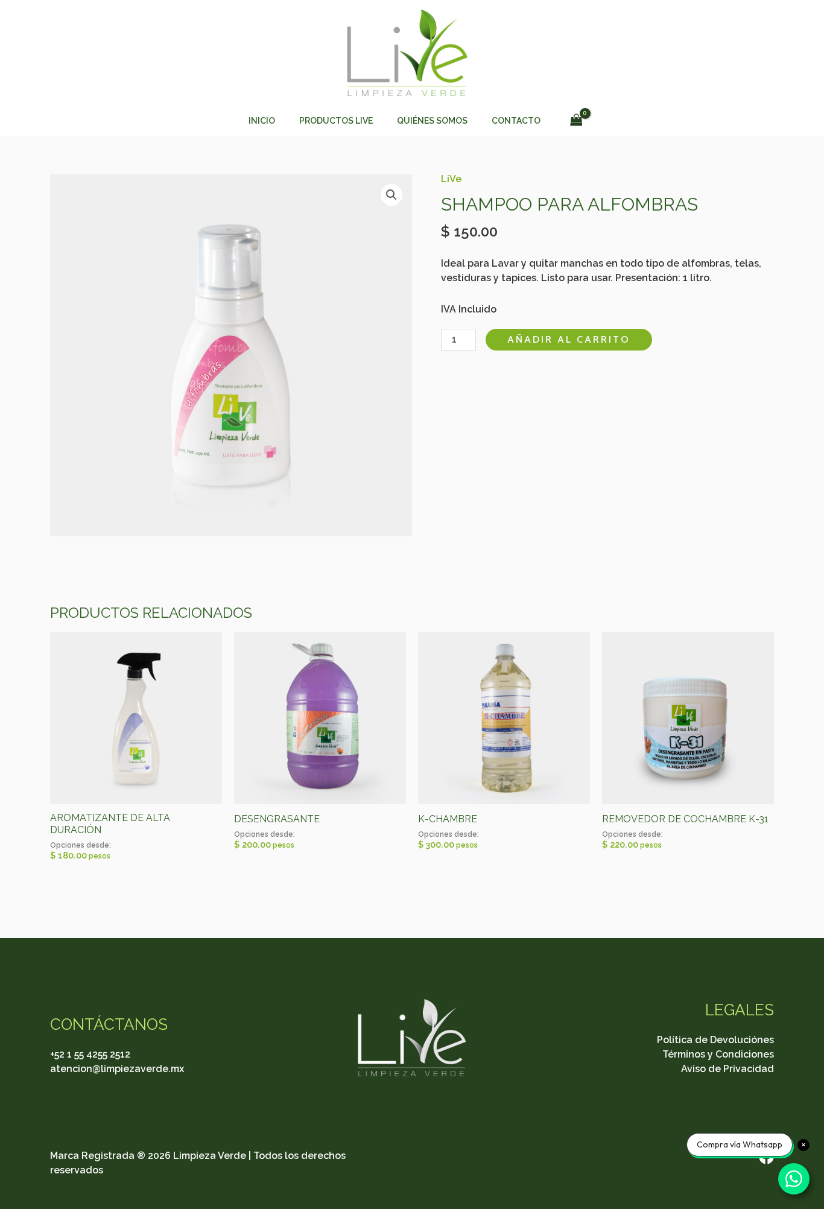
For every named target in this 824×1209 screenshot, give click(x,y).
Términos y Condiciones (718, 1054)
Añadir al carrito (568, 339)
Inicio (262, 120)
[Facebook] (766, 1156)
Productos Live (336, 120)
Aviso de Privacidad (727, 1068)
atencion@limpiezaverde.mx (117, 1068)
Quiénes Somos (432, 120)
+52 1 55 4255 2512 (90, 1054)
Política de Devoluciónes (715, 1040)
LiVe (451, 179)
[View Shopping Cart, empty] (576, 120)
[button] (391, 195)
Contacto (516, 120)
